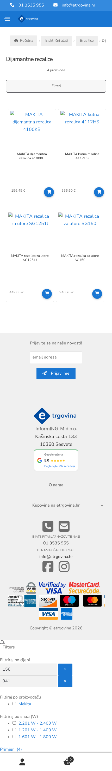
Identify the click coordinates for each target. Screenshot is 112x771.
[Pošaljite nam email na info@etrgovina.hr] (64, 526)
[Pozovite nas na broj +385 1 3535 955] (47, 526)
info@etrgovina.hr (78, 5)
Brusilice (87, 40)
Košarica (58, 758)
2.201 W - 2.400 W (37, 723)
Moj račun (22, 762)
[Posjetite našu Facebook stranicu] (47, 567)
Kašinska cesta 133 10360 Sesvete (56, 440)
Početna (26, 40)
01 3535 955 (29, 5)
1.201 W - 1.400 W (37, 730)
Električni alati (56, 40)
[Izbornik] (7, 18)
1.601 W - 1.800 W (37, 737)
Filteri (56, 85)
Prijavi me (58, 373)
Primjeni (11, 749)
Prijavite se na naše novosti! (56, 343)
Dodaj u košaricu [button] (49, 192)
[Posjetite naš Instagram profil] (64, 567)
